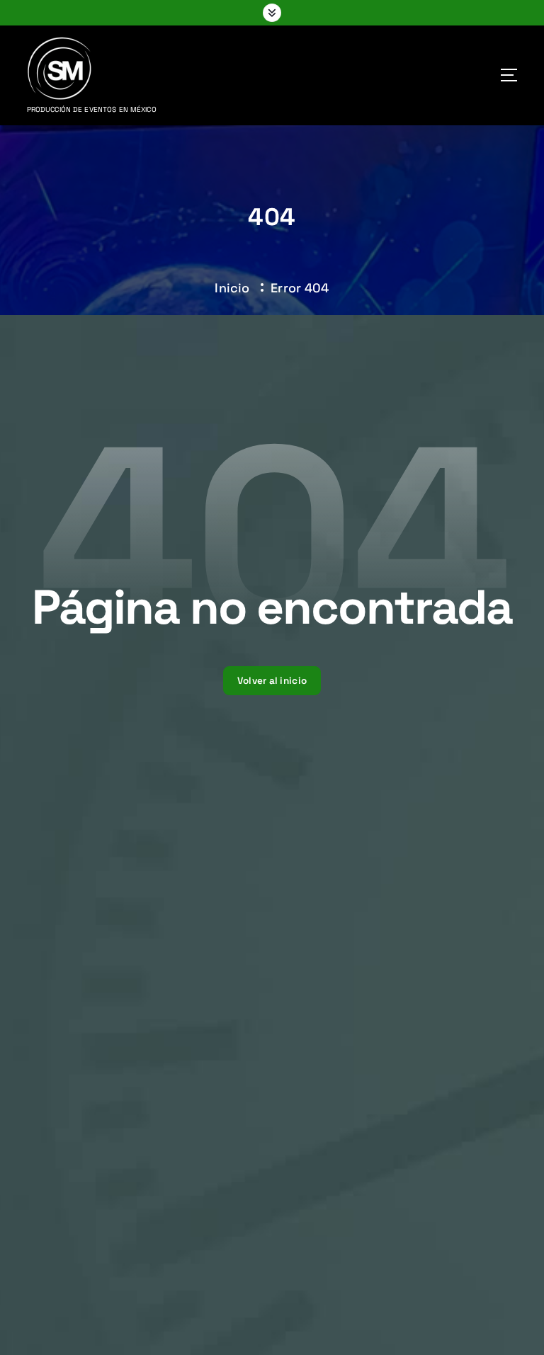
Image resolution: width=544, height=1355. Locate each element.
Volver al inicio (272, 681)
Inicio (232, 288)
